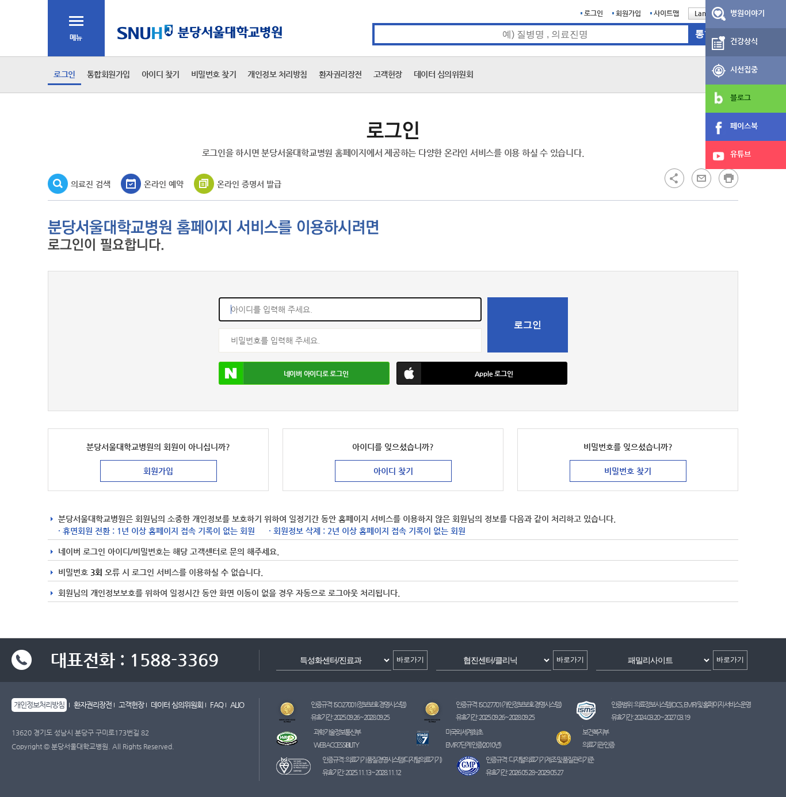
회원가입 (628, 13)
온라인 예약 (164, 184)
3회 (96, 572)
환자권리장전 (340, 74)
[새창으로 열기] (701, 178)
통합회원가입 (108, 74)
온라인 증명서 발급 (249, 184)
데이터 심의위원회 (444, 74)
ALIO (237, 704)
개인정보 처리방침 (277, 74)
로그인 (593, 13)
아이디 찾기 (161, 74)
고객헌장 (387, 74)
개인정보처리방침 (39, 704)
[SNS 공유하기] (674, 178)
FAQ (216, 704)
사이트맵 (666, 13)
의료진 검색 (90, 184)
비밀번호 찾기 (213, 74)
